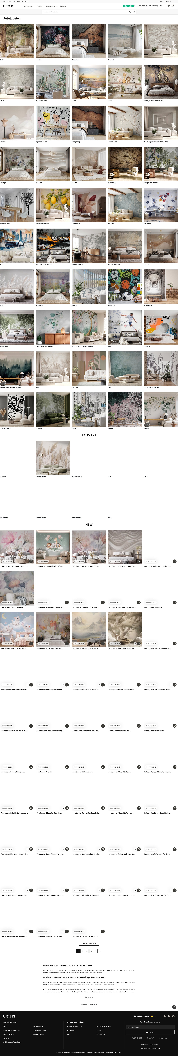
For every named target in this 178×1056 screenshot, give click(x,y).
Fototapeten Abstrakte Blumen (12, 607)
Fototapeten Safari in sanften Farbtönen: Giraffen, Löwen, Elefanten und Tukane (157, 854)
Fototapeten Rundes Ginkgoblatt (13, 772)
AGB (68, 1034)
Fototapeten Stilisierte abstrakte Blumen (86, 607)
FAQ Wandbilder (8, 1034)
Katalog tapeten (38, 1034)
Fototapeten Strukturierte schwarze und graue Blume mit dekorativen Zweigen (122, 689)
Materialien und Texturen (11, 1030)
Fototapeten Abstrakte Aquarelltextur (14, 895)
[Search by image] (130, 11)
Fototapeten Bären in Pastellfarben (157, 813)
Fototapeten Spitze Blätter (154, 731)
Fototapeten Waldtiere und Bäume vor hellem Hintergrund (14, 731)
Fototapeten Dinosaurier (153, 607)
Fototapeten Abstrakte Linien (119, 731)
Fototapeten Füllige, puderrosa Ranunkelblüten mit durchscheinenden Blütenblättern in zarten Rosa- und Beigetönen (122, 854)
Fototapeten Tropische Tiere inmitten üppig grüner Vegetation (86, 731)
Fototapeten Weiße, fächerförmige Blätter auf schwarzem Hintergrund (50, 731)
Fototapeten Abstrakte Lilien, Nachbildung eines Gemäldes (50, 648)
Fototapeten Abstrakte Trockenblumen (157, 566)
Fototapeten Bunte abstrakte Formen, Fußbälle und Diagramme (122, 607)
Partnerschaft (100, 1034)
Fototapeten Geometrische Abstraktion (50, 607)
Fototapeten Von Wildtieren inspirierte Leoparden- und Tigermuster (50, 895)
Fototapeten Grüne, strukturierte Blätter (86, 854)
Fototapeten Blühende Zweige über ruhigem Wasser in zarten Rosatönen (157, 895)
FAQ (4, 1026)
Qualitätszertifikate (39, 1030)
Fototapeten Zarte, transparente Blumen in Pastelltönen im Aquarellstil (86, 566)
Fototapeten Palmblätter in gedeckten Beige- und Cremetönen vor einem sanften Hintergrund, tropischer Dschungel (86, 813)
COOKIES (99, 1030)
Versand (6, 1038)
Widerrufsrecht (38, 1026)
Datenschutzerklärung (74, 1026)
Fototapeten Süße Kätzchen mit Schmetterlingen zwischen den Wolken (14, 648)
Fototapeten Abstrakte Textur (119, 772)
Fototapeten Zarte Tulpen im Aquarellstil (50, 854)
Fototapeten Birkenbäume (82, 772)
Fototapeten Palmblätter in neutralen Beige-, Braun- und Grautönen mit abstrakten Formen (14, 813)
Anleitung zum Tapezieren (11, 1042)
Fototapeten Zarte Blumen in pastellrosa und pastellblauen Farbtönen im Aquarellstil (14, 566)
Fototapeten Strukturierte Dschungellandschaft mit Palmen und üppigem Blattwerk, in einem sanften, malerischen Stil (86, 936)
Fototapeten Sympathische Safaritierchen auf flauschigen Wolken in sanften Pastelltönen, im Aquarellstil (50, 566)
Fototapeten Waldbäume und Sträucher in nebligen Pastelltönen (50, 936)
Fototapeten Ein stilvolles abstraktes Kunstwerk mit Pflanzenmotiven (86, 689)
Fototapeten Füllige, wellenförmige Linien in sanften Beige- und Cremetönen (122, 566)
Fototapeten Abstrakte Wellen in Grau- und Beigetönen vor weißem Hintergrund (86, 895)
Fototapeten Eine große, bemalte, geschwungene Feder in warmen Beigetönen (122, 895)
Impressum (71, 1030)
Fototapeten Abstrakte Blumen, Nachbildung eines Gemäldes (157, 648)
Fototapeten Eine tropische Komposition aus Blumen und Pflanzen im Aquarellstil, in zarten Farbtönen (50, 689)
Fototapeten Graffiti (44, 772)
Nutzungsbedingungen (103, 1026)
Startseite (84, 1004)
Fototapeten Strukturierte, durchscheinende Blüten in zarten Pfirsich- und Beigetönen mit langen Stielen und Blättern (157, 772)
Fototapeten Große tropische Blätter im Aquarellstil (14, 689)
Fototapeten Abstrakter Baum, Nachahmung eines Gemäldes (122, 648)
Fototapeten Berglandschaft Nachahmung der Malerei (86, 648)
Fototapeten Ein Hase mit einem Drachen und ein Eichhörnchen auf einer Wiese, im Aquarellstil (14, 854)
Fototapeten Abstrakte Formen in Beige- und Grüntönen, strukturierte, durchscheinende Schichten (122, 813)
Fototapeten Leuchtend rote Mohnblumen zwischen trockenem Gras (157, 689)
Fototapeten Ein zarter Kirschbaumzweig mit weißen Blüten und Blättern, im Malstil (50, 813)
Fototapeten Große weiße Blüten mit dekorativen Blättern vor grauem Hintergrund (14, 936)
